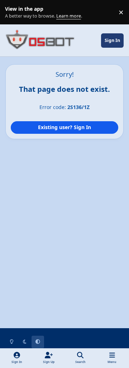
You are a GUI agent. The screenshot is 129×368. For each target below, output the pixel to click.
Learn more (14, 12)
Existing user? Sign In (64, 127)
